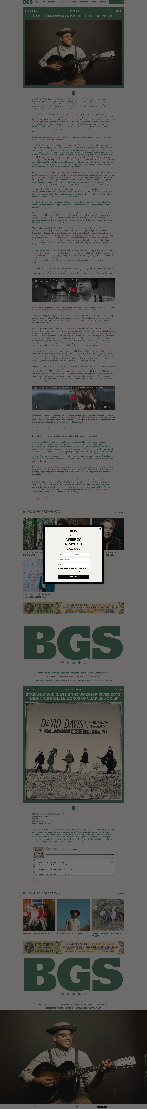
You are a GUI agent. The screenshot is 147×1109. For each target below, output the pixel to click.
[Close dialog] (101, 528)
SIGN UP (73, 577)
